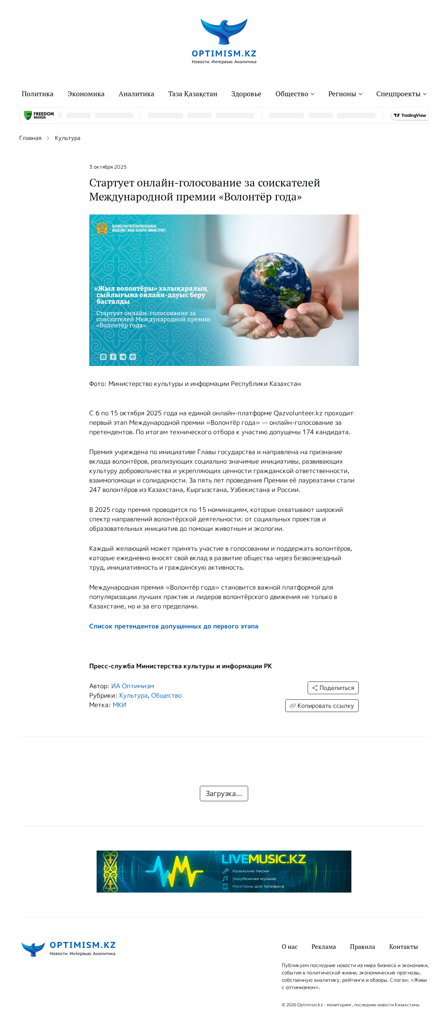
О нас (290, 947)
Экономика (86, 93)
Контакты (403, 947)
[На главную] (224, 40)
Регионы (342, 93)
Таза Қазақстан (192, 93)
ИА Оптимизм (132, 686)
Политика (38, 93)
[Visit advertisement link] (224, 872)
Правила (362, 947)
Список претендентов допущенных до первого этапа (173, 626)
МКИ (119, 705)
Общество (291, 93)
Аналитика (136, 93)
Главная (30, 138)
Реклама (324, 947)
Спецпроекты (398, 93)
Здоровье (246, 93)
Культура (67, 138)
